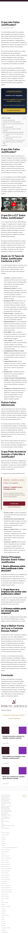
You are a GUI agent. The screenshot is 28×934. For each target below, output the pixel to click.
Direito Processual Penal (6, 891)
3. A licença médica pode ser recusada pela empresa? (15, 140)
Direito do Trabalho (6, 710)
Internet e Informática (6, 906)
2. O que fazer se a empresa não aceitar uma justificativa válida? (13, 137)
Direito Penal (4, 883)
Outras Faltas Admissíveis (8, 127)
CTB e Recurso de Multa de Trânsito (9, 847)
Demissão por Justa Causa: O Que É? (14, 715)
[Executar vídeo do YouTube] (14, 204)
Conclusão (5, 145)
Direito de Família (5, 862)
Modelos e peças (5, 915)
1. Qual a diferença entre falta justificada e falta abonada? (14, 134)
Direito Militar (4, 881)
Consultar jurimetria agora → (14, 110)
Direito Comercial (5, 855)
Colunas (3, 841)
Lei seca (3, 908)
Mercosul (3, 913)
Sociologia (3, 923)
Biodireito (3, 837)
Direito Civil (3, 853)
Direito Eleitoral (4, 872)
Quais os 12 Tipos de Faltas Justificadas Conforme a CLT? (13, 124)
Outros (2, 919)
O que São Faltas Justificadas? (9, 120)
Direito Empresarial (5, 875)
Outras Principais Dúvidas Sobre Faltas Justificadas (13, 132)
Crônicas (3, 845)
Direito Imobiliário (5, 877)
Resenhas (3, 921)
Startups (3, 925)
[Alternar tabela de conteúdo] (23, 118)
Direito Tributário (5, 896)
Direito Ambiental (5, 851)
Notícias (3, 917)
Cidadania (3, 839)
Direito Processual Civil (6, 889)
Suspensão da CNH (5, 927)
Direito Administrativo (6, 849)
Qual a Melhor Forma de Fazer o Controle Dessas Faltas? (13, 142)
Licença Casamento (14, 718)
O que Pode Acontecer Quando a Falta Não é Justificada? (12, 129)
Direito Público (4, 894)
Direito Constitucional (6, 858)
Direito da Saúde (5, 860)
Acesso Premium (5, 834)
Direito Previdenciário (6, 885)
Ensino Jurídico (4, 902)
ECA (2, 900)
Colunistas (3, 843)
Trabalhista (3, 930)
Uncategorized (4, 932)
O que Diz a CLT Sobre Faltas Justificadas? (12, 121)
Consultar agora (14, 503)
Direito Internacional (5, 879)
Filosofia (3, 904)
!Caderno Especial (5, 832)
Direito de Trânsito (5, 864)
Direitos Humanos (5, 898)
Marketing (3, 910)
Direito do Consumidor (6, 868)
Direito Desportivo (5, 866)
